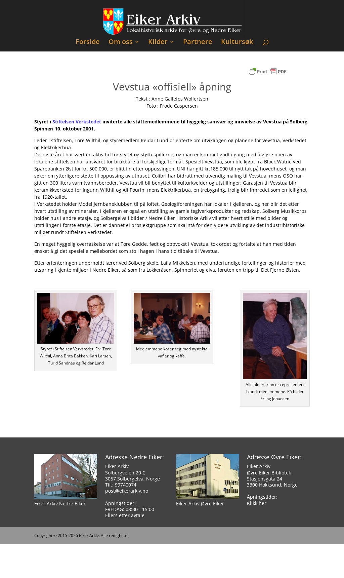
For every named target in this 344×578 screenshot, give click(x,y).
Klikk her (256, 503)
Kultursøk (237, 42)
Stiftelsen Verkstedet (76, 121)
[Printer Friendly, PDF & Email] (268, 75)
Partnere (197, 42)
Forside (88, 42)
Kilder (158, 42)
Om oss (121, 42)
